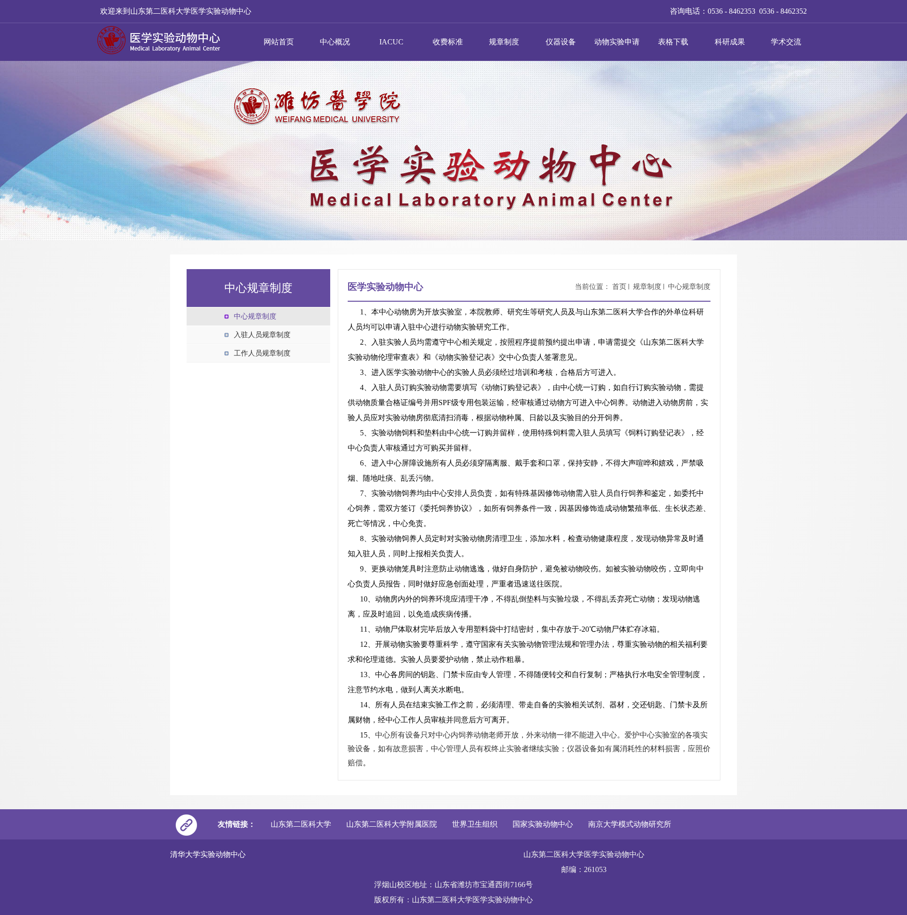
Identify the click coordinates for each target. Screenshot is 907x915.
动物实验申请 (617, 42)
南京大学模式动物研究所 (629, 824)
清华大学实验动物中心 (208, 854)
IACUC (391, 42)
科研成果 (730, 42)
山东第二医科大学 (301, 824)
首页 (619, 286)
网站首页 (279, 42)
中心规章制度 (689, 286)
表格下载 (673, 42)
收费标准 (448, 42)
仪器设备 (561, 42)
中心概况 (335, 42)
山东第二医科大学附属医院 (391, 824)
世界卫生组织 (474, 824)
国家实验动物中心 (543, 824)
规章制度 (504, 42)
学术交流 (786, 42)
